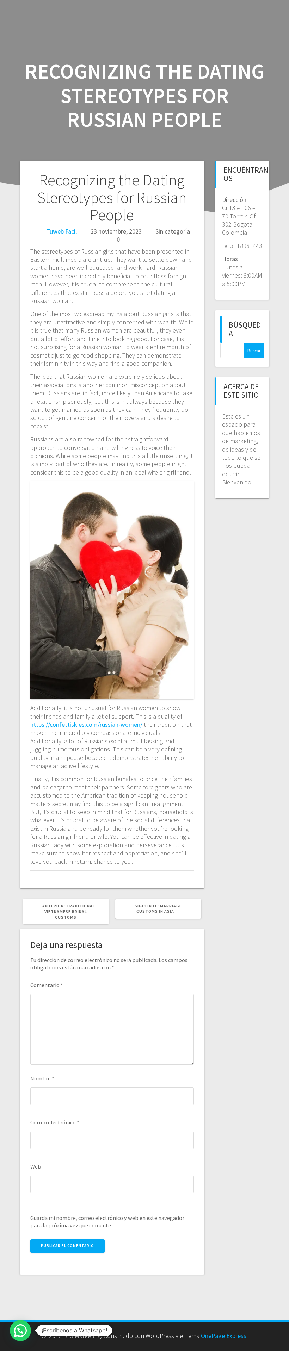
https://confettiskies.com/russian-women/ (86, 724)
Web (35, 1166)
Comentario (46, 985)
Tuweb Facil (61, 231)
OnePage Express (223, 1336)
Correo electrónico (54, 1122)
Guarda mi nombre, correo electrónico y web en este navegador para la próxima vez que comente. (107, 1221)
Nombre (42, 1078)
